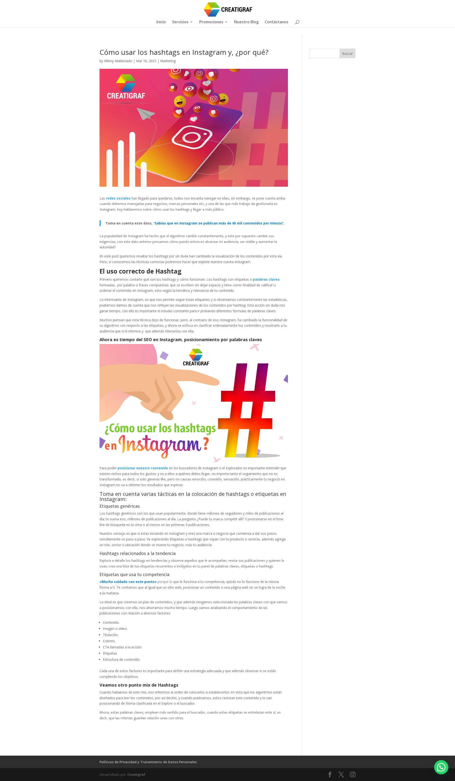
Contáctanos (276, 22)
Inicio (161, 22)
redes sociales (118, 198)
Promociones (211, 22)
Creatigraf (136, 774)
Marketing (168, 61)
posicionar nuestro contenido (143, 468)
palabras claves (266, 279)
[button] (441, 767)
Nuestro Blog (246, 22)
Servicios (180, 22)
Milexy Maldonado (118, 61)
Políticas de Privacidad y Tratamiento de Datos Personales (148, 762)
